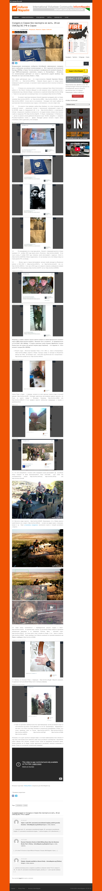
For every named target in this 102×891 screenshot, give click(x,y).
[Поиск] (86, 63)
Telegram (81, 57)
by (15, 32)
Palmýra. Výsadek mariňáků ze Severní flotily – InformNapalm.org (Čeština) (41, 861)
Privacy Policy (21, 888)
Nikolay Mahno (28, 785)
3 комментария (24, 29)
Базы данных (40, 17)
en (23, 32)
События (49, 29)
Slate (87, 57)
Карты (49, 17)
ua (18, 32)
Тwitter (75, 57)
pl (20, 32)
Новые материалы (27, 17)
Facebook (68, 57)
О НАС (66, 17)
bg (25, 32)
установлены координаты (31, 525)
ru (12, 32)
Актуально (32, 29)
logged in (21, 878)
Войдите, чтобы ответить (48, 824)
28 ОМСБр (19, 805)
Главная (16, 17)
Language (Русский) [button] (17, 1)
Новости (38, 29)
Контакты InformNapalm (34, 888)
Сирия (44, 29)
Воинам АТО (58, 17)
